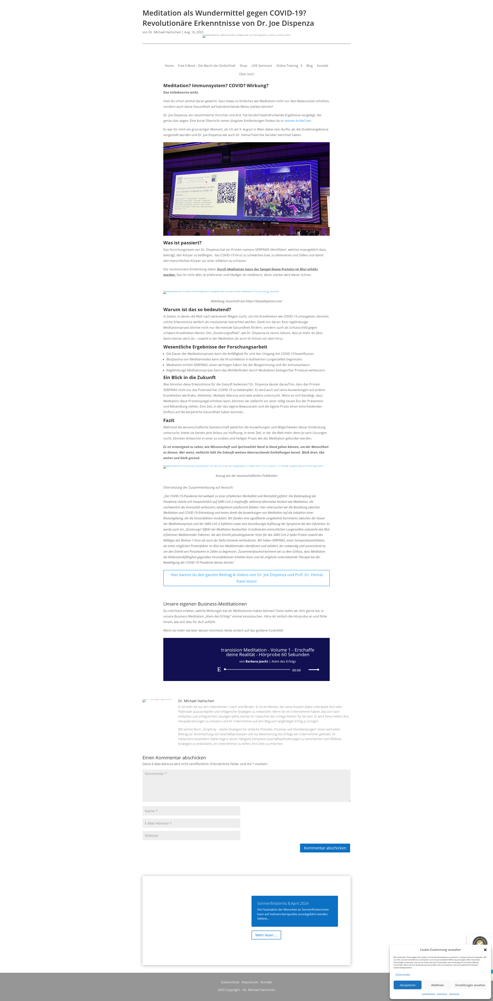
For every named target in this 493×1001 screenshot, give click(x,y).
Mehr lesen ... (266, 935)
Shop (243, 66)
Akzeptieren (408, 985)
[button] (485, 950)
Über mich (246, 74)
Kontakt (322, 66)
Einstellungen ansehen (470, 985)
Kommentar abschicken (325, 848)
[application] (267, 669)
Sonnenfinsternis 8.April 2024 (283, 903)
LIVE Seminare (262, 66)
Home (169, 66)
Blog (309, 66)
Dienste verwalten (403, 974)
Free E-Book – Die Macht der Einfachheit (207, 66)
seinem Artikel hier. (297, 121)
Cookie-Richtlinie (428, 994)
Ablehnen (437, 985)
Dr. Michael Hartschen (165, 32)
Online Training (287, 66)
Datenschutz (442, 994)
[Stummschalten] (305, 669)
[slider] (312, 669)
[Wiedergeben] (219, 669)
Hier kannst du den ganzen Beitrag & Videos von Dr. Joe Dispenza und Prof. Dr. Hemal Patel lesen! (247, 578)
